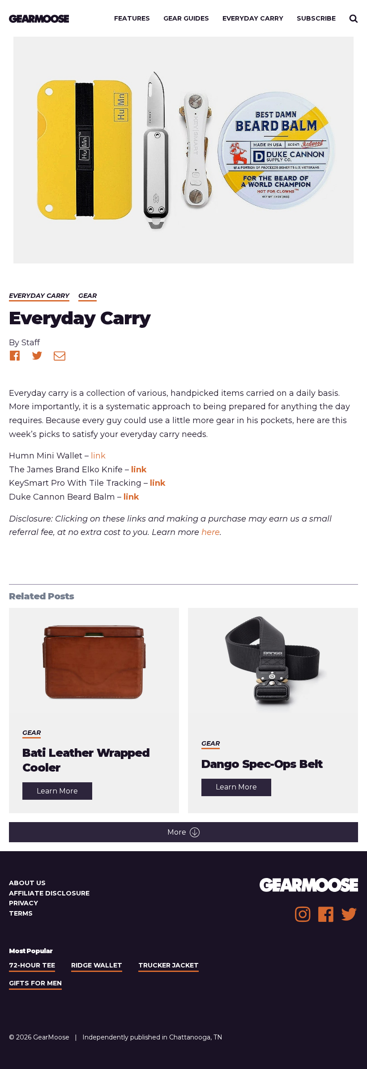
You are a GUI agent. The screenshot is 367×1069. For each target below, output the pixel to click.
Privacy (23, 903)
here (210, 532)
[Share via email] (59, 355)
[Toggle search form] (353, 18)
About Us (27, 883)
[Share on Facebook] (15, 355)
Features (132, 18)
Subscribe (316, 18)
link (98, 456)
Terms (21, 913)
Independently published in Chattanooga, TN (152, 1037)
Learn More (64, 793)
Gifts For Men (35, 983)
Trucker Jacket (168, 965)
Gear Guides (186, 18)
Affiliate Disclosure (49, 893)
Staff (30, 343)
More (176, 832)
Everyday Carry (252, 18)
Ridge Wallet (96, 965)
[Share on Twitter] (37, 355)
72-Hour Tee (32, 965)
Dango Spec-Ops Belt (262, 764)
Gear (87, 296)
